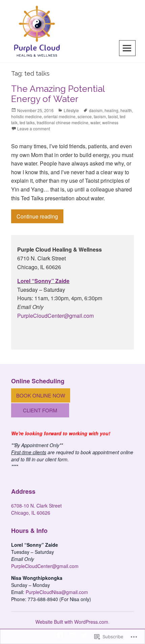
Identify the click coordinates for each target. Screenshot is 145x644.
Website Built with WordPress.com (71, 621)
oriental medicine (60, 116)
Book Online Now (40, 395)
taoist (113, 116)
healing (111, 110)
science (85, 116)
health (126, 110)
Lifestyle (71, 110)
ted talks (27, 122)
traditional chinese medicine (62, 122)
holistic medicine (26, 116)
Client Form (40, 410)
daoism (96, 110)
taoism (100, 116)
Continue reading (34, 216)
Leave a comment (33, 128)
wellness (110, 122)
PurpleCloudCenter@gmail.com (55, 315)
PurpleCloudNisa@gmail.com (57, 592)
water (95, 122)
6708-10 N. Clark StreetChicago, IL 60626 (36, 509)
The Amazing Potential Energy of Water (58, 94)
